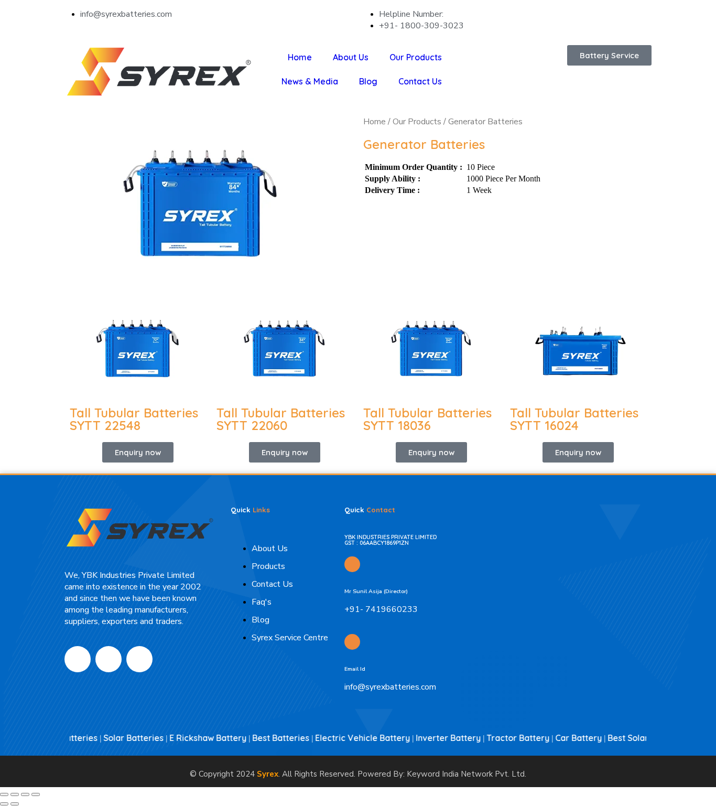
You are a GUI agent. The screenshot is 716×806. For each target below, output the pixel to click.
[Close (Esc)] (35, 794)
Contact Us (420, 81)
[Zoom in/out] (4, 794)
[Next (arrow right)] (14, 803)
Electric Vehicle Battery (347, 738)
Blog (368, 81)
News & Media (309, 81)
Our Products (415, 57)
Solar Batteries (119, 738)
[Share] (25, 794)
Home (300, 57)
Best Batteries (266, 738)
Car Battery (563, 738)
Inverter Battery (433, 738)
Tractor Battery (503, 738)
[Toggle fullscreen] (14, 794)
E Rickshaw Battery (193, 738)
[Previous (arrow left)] (4, 803)
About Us (350, 57)
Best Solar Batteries (633, 738)
